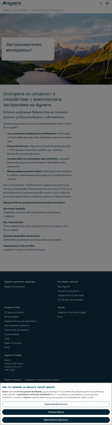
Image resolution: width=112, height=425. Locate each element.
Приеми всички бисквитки (56, 420)
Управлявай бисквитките (56, 404)
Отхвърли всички (56, 412)
